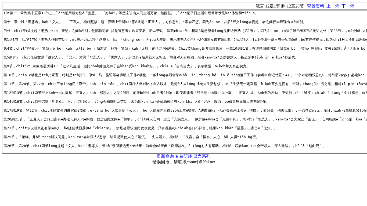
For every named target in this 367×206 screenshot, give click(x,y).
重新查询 (165, 156)
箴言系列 (201, 156)
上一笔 (332, 6)
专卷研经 (183, 156)
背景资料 (315, 6)
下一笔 (347, 6)
